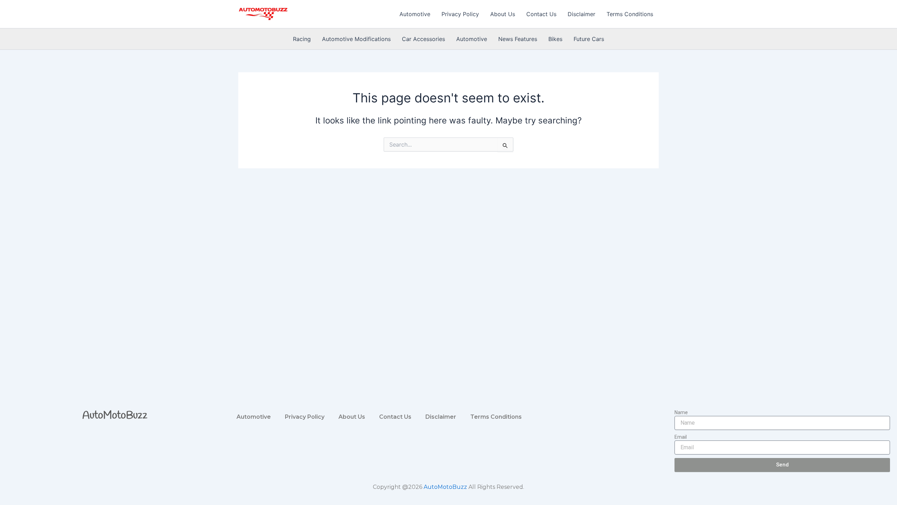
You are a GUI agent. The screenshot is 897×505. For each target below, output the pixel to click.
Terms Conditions (630, 14)
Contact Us (541, 14)
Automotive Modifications (356, 38)
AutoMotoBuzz (115, 416)
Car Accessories (423, 38)
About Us (502, 14)
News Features (517, 38)
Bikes (555, 38)
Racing (302, 38)
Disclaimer (581, 14)
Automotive (414, 14)
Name (681, 412)
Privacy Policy (460, 14)
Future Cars (589, 38)
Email (681, 437)
